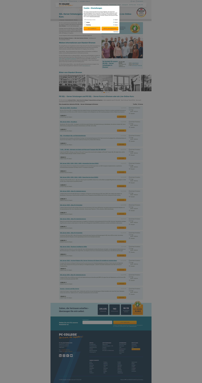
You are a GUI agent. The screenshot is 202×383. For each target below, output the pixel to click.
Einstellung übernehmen (110, 28)
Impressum (116, 31)
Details (116, 19)
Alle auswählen (92, 28)
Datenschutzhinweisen (95, 16)
